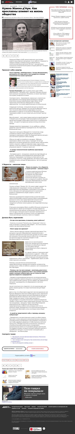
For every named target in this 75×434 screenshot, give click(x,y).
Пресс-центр (27, 406)
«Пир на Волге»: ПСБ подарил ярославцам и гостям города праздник (61, 35)
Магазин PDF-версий (42, 406)
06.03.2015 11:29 (5, 6)
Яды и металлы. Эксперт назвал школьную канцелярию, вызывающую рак (63, 44)
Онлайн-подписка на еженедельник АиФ (57, 406)
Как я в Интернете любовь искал (22, 343)
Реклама (34, 406)
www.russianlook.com (33, 52)
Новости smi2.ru (7, 402)
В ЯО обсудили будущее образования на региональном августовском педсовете (61, 23)
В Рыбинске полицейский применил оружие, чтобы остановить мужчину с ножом (61, 29)
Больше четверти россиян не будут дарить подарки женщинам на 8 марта (39, 372)
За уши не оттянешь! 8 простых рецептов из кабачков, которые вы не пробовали (64, 68)
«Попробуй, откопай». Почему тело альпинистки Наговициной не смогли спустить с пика (64, 63)
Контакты (24, 408)
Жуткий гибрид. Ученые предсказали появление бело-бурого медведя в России (64, 58)
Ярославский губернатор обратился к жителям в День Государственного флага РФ (61, 11)
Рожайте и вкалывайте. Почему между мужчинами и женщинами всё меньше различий (39, 376)
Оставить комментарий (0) (37, 348)
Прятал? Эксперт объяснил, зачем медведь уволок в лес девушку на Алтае (63, 53)
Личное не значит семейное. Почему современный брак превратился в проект (14, 381)
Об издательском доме (17, 406)
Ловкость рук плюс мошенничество (12, 376)
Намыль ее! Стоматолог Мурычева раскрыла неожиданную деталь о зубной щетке (64, 49)
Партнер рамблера (24, 428)
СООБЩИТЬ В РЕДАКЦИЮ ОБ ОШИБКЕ (36, 408)
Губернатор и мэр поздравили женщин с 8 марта (15, 371)
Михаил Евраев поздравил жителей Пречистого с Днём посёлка (61, 17)
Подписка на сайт (16, 408)
